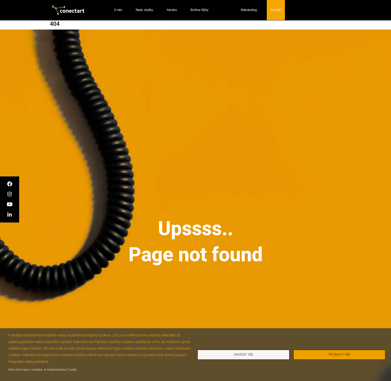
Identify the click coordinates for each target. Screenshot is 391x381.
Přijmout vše (339, 354)
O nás (118, 10)
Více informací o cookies (25, 369)
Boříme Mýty (199, 10)
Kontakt (275, 10)
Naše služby (144, 10)
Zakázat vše (243, 354)
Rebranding (249, 10)
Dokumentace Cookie (62, 369)
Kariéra (172, 10)
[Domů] (68, 10)
